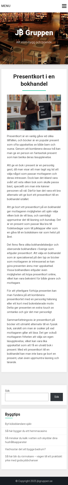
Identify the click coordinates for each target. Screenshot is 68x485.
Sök (7, 390)
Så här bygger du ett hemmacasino (26, 431)
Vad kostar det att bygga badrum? (25, 449)
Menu (6, 6)
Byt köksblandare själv (18, 423)
